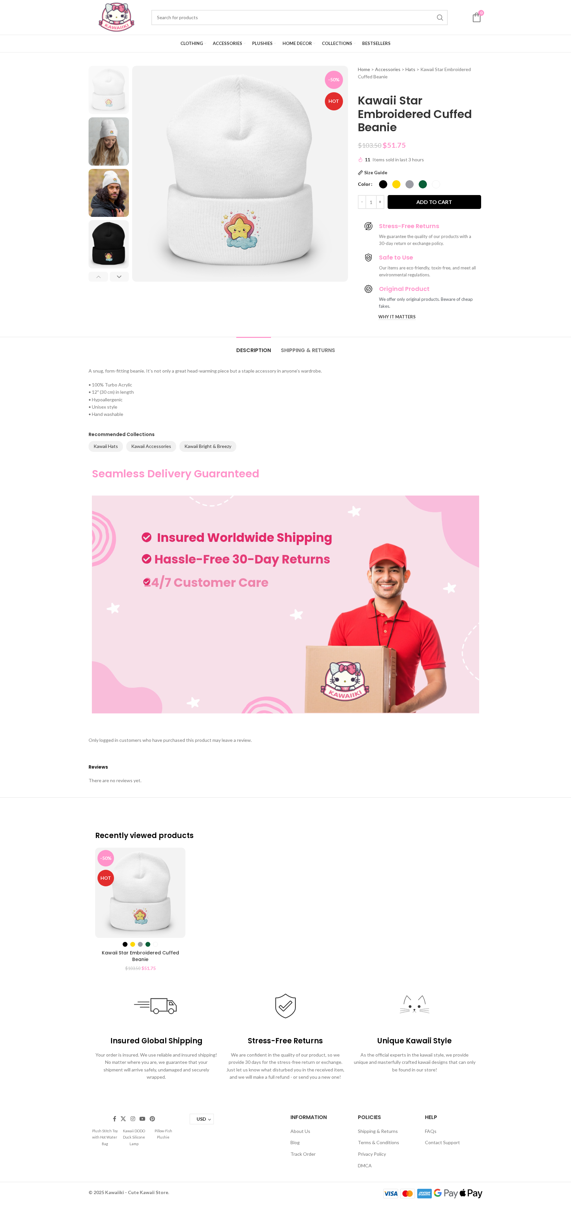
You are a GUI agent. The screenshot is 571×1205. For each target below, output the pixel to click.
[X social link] (123, 1119)
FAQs (431, 1131)
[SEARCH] (440, 17)
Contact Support (442, 1142)
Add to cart (434, 202)
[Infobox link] (105, 1137)
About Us (300, 1131)
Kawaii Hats (106, 446)
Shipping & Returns (378, 1131)
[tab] (253, 347)
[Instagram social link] (132, 1119)
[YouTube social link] (142, 1119)
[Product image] (140, 893)
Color (364, 184)
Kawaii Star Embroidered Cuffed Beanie (140, 956)
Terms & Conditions (378, 1142)
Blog (295, 1142)
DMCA (365, 1165)
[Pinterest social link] (152, 1119)
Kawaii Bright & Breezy (207, 446)
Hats (410, 69)
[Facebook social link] (114, 1119)
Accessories (387, 69)
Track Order (303, 1154)
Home (364, 69)
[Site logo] (117, 17)
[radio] (383, 184)
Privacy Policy (372, 1154)
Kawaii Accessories (151, 446)
